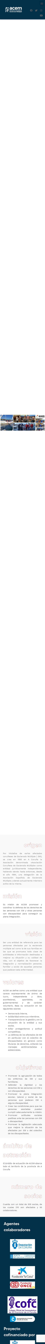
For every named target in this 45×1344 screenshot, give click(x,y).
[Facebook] (31, 10)
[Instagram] (41, 10)
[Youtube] (41, 15)
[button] (42, 3)
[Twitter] (36, 10)
